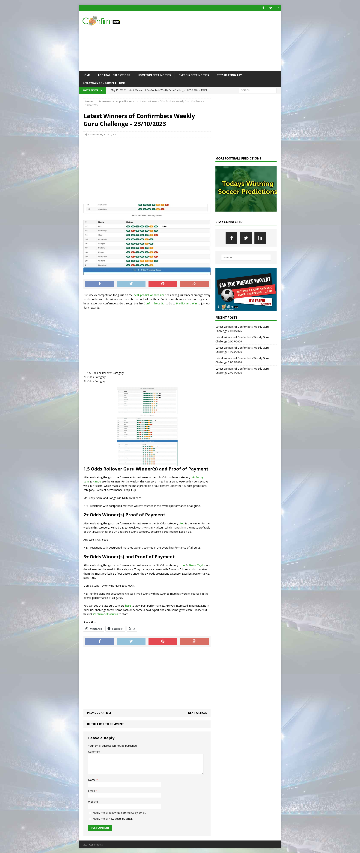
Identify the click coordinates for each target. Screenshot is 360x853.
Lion (182, 565)
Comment (94, 751)
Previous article (99, 712)
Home (86, 75)
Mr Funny (197, 477)
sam (86, 481)
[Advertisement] (213, 41)
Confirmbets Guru (155, 303)
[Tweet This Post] (131, 284)
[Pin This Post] (162, 284)
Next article (197, 712)
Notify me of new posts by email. (113, 818)
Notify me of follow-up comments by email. (119, 812)
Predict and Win (186, 303)
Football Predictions (114, 75)
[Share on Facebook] (99, 284)
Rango (97, 481)
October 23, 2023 (98, 134)
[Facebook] (263, 8)
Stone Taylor (197, 565)
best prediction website (148, 295)
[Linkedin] (278, 8)
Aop (181, 523)
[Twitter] (270, 8)
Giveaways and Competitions (104, 83)
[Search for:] (258, 90)
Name (92, 780)
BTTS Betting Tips (229, 75)
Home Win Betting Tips (154, 75)
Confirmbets (101, 614)
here (128, 605)
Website (93, 801)
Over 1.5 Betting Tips (193, 75)
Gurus (114, 614)
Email (91, 791)
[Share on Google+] (194, 284)
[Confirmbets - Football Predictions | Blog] (111, 20)
